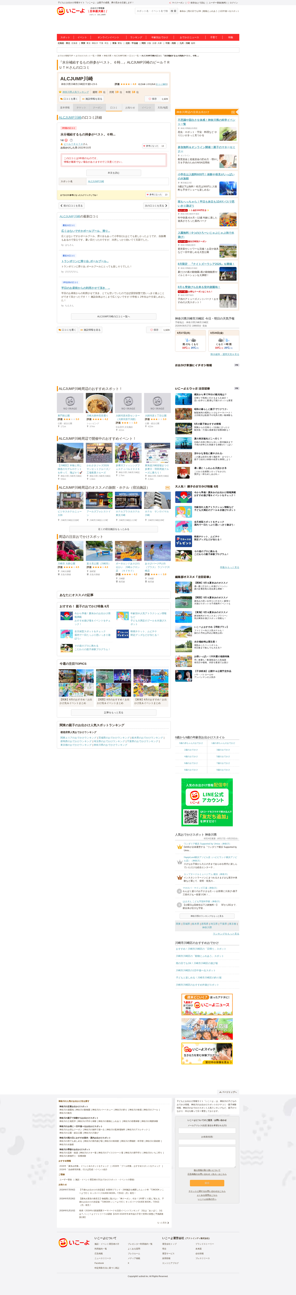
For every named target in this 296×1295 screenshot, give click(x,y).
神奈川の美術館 (153, 1141)
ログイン (234, 3)
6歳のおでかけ (191, 763)
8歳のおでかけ (191, 770)
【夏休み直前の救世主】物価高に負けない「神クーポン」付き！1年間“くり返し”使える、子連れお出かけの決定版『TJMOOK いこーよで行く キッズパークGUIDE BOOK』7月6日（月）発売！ (121, 1201)
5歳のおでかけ (223, 756)
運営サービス (168, 1253)
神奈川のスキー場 (88, 1153)
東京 (89, 43)
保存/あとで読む (197, 3)
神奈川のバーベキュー (102, 1110)
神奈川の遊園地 (66, 1110)
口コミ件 (161, 84)
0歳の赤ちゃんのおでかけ (191, 743)
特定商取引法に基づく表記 (107, 1268)
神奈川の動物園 (83, 1110)
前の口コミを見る (73, 205)
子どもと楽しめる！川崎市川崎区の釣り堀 (198, 977)
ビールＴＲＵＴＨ (73, 144)
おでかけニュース (189, 37)
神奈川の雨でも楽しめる (70, 1141)
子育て (213, 37)
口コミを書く (71, 98)
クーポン (97, 107)
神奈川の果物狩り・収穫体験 (72, 1156)
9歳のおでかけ (223, 770)
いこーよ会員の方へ (207, 1199)
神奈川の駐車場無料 (116, 1129)
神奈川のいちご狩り (153, 1153)
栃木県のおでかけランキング (147, 737)
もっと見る (162, 1223)
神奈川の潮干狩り (133, 1153)
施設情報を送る (93, 98)
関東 (83, 43)
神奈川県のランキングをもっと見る (207, 916)
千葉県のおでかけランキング (142, 741)
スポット (65, 37)
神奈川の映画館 (112, 1141)
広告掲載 (99, 1253)
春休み (183, 11)
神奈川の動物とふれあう (109, 1121)
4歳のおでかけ (191, 756)
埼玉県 (214, 923)
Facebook (99, 1263)
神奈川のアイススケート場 (110, 1153)
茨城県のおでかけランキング (114, 737)
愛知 (120, 43)
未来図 (198, 1249)
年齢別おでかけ (159, 37)
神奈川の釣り (121, 1110)
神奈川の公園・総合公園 (70, 1133)
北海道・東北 (64, 43)
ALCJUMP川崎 (70, 117)
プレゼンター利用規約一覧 (140, 1244)
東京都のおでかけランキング (76, 744)
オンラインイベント (108, 37)
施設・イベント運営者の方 (107, 1244)
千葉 (101, 43)
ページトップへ (229, 1092)
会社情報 (199, 1253)
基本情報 (65, 107)
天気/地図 (163, 107)
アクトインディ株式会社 (197, 1238)
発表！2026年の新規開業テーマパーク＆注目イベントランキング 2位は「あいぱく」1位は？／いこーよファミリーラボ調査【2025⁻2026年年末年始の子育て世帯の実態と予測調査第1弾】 (121, 1213)
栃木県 (195, 923)
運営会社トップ (169, 1244)
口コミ (114, 107)
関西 (144, 43)
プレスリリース (202, 1258)
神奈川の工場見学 (67, 1121)
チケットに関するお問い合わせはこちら (207, 1191)
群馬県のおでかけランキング (76, 741)
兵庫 (160, 43)
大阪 (149, 43)
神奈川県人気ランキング (76, 92)
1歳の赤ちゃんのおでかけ (223, 743)
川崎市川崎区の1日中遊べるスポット (196, 970)
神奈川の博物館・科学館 (132, 1141)
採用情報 (166, 1258)
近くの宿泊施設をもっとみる (113, 529)
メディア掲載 (134, 1258)
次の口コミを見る (154, 205)
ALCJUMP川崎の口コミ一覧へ (113, 316)
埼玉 (106, 43)
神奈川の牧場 (135, 1110)
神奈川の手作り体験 (87, 1121)
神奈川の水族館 (66, 1144)
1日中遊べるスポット (229, 11)
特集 (230, 37)
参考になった (152, 146)
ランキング (136, 37)
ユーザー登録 (65, 1179)
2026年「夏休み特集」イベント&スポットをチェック (84, 1166)
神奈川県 (207, 927)
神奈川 (95, 43)
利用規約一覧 (101, 1249)
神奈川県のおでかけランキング (110, 744)
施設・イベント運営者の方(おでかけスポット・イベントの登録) (104, 1179)
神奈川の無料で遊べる (94, 1129)
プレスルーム (134, 1253)
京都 (154, 43)
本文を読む (114, 172)
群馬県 (204, 923)
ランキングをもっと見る (226, 933)
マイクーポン (178, 3)
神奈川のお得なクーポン (70, 1129)
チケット (81, 107)
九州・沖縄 (185, 43)
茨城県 (186, 923)
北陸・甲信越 (132, 43)
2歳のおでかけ (191, 750)
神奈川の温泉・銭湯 (68, 1153)
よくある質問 (134, 1249)
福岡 (193, 43)
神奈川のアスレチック (137, 1129)
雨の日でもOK (194, 11)
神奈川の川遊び (91, 1133)
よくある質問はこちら (207, 1195)
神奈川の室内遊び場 (93, 1141)
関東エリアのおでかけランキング (78, 737)
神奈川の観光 (65, 1113)
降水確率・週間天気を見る (225, 354)
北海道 (74, 43)
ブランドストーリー (204, 1244)
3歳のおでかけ (223, 750)
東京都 (232, 923)
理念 (164, 1249)
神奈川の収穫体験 (131, 1121)
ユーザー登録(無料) (217, 3)
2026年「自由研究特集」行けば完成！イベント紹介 (83, 1169)
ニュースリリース (103, 1258)
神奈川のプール (151, 1110)
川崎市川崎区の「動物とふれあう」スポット (200, 956)
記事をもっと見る (113, 712)
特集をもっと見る (229, 567)
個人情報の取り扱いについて (207, 1170)
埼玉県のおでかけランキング (109, 741)
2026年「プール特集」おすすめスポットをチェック (136, 1166)
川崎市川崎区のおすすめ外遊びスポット (197, 984)
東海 (114, 43)
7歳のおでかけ (223, 763)
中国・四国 (170, 43)
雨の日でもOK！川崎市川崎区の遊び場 (197, 963)
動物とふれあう (210, 11)
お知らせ (130, 107)
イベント (82, 37)
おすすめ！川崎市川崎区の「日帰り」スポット (201, 948)
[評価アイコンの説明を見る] (71, 140)
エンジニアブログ (170, 1263)
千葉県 (223, 923)
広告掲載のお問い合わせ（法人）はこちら (207, 1174)
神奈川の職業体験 (150, 1121)
